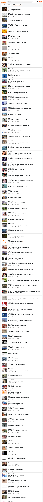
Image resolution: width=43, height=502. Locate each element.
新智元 (9, 7)
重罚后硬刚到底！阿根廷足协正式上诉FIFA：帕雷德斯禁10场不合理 (20, 314)
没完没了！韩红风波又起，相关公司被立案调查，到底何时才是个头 (20, 180)
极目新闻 (9, 129)
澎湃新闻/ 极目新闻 (10, 24)
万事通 (9, 495)
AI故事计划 (9, 352)
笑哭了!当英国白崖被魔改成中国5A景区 (15, 20)
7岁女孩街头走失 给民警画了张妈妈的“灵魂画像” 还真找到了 (19, 48)
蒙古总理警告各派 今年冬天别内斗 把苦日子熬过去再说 (18, 103)
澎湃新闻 (9, 207)
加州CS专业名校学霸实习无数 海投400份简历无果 (17, 458)
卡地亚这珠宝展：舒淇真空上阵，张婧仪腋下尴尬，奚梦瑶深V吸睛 (20, 303)
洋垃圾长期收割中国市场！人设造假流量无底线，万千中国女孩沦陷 (20, 269)
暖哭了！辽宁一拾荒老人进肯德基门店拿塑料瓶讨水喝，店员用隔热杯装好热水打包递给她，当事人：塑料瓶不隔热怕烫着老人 (24, 292)
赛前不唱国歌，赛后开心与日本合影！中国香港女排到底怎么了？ (20, 158)
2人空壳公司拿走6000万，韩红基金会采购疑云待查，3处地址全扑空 (20, 263)
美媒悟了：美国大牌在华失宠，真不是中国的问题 (17, 325)
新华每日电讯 (10, 223)
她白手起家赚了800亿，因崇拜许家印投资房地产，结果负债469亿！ (20, 274)
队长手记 (9, 79)
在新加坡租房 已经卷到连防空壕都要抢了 (15, 375)
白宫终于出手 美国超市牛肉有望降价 (14, 436)
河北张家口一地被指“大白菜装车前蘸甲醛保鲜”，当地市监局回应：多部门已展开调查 (24, 280)
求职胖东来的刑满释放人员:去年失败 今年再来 (16, 59)
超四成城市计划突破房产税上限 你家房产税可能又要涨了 (18, 486)
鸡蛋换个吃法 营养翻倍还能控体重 (14, 392)
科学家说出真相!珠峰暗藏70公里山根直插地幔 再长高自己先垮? (19, 108)
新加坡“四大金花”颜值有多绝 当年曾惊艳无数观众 (17, 497)
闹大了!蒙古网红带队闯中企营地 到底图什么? (16, 81)
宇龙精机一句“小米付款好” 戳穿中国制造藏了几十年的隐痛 (19, 86)
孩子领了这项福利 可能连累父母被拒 (14, 386)
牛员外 (9, 234)
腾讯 (8, 63)
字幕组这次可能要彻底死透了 (13, 353)
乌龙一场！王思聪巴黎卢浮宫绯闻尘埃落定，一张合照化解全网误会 (20, 164)
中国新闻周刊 (10, 184)
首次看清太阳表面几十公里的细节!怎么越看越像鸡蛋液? (18, 31)
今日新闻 (13, 4)
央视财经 (9, 357)
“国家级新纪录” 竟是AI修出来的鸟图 (14, 75)
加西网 (9, 446)
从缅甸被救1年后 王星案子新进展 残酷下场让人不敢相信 (18, 142)
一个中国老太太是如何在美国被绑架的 (15, 241)
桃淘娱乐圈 (9, 135)
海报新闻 (9, 368)
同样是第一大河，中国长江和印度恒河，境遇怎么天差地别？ (19, 147)
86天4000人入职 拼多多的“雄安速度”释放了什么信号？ (18, 342)
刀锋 (8, 146)
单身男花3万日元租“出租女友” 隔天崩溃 (15, 381)
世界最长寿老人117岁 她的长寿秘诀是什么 (16, 447)
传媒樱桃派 (9, 212)
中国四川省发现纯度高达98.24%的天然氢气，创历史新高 (18, 331)
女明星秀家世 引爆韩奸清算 (13, 191)
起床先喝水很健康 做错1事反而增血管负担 (16, 475)
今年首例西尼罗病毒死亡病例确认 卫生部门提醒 (17, 480)
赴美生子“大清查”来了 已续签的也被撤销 (15, 403)
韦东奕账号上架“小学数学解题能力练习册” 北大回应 (17, 186)
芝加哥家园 (9, 429)
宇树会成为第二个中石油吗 (13, 464)
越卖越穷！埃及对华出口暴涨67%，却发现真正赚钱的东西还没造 (20, 252)
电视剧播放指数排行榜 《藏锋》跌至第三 (15, 230)
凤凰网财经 (9, 490)
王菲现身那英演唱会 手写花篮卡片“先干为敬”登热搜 (17, 119)
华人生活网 (9, 385)
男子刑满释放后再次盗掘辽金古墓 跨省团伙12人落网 (17, 208)
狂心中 (9, 157)
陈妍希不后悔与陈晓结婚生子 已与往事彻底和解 (17, 214)
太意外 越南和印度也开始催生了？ (14, 53)
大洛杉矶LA (9, 401)
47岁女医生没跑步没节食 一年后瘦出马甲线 (16, 219)
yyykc (9, 162)
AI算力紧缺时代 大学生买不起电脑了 (14, 197)
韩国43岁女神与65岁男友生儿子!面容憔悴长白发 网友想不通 (19, 70)
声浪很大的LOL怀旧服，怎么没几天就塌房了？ (16, 236)
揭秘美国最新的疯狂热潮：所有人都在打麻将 (16, 169)
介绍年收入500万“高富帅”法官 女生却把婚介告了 (17, 364)
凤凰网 (9, 101)
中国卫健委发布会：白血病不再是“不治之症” (16, 347)
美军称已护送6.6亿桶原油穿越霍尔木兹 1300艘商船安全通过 (19, 414)
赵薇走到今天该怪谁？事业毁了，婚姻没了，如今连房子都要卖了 (20, 175)
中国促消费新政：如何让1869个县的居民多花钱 (17, 202)
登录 (37, 1)
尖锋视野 (9, 335)
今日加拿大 (9, 473)
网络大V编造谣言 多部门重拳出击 (14, 359)
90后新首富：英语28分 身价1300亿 (14, 442)
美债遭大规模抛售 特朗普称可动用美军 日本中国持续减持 (18, 125)
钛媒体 (9, 85)
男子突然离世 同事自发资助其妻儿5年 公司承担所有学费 (18, 397)
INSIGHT (9, 468)
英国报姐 (9, 68)
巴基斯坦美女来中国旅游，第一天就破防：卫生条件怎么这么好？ (20, 153)
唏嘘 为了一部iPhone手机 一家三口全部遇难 (16, 419)
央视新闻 (9, 396)
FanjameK (9, 379)
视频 (17, 4)
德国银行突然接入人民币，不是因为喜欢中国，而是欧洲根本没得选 (20, 320)
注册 (40, 1)
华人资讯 (9, 451)
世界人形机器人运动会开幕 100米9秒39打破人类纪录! (18, 25)
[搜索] (35, 2)
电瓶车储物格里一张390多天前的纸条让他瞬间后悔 (17, 225)
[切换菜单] (2, 6)
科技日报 (9, 13)
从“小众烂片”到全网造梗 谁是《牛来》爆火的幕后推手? (18, 92)
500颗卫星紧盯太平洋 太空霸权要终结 (15, 336)
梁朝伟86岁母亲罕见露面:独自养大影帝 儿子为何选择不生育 (19, 136)
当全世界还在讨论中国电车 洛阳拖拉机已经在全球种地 (18, 97)
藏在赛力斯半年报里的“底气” (13, 491)
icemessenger (10, 284)
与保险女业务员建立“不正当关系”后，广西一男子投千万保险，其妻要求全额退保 (23, 298)
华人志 (9, 41)
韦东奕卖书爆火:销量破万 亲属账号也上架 (15, 131)
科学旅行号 (9, 107)
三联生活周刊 (10, 90)
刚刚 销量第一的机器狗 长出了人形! (14, 36)
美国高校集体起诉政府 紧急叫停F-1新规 (15, 425)
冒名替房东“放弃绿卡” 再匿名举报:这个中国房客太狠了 (18, 42)
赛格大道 (9, 462)
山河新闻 (9, 140)
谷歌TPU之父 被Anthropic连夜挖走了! (15, 9)
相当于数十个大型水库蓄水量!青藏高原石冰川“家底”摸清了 (19, 14)
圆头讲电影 (9, 229)
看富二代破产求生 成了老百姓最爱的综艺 (15, 469)
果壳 (8, 74)
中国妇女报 (9, 390)
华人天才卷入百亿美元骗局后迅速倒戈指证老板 (16, 408)
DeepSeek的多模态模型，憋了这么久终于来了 (16, 258)
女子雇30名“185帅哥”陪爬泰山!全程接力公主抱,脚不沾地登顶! (19, 64)
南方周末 (9, 57)
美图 (20, 4)
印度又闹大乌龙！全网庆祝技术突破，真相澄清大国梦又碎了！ (19, 247)
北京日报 (9, 346)
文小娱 (9, 118)
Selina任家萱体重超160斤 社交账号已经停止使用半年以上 (19, 370)
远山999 (9, 240)
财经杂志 (9, 201)
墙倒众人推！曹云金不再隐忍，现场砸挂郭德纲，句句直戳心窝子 (20, 309)
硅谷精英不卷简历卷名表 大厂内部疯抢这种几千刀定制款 (18, 453)
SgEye (9, 374)
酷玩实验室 (9, 96)
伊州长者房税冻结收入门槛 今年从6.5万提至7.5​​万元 (17, 430)
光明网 (9, 46)
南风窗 (9, 190)
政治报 (9, 501)
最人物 (9, 440)
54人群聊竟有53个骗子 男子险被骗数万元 (15, 114)
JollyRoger (9, 168)
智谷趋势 (9, 52)
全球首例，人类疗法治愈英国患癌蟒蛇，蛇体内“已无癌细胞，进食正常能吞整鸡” (23, 285)
